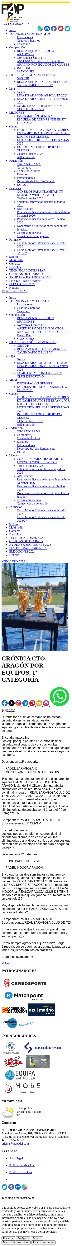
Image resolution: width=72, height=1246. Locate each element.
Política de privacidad (22, 1165)
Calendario (23, 311)
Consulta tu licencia (29, 500)
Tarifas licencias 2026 (30, 465)
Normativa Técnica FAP (31, 325)
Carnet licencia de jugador (33, 503)
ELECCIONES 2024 (22, 551)
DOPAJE (22, 452)
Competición (17, 314)
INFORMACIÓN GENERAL (36, 383)
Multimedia (16, 527)
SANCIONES (26, 338)
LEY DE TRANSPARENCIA (28, 548)
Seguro (13, 524)
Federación (16, 428)
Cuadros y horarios (28, 307)
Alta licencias (25, 476)
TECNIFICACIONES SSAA (27, 537)
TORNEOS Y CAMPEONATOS (29, 301)
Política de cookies (20, 1172)
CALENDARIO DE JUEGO (35, 352)
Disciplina (15, 534)
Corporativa (24, 434)
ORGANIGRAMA (29, 431)
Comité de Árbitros (28, 438)
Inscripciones (25, 304)
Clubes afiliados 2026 (30, 421)
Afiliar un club (26, 424)
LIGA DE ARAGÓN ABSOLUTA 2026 (42, 362)
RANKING (24, 335)
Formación (15, 507)
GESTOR (23, 345)
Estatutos (22, 441)
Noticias (14, 555)
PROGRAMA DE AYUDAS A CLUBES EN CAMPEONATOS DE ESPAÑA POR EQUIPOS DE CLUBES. (43, 400)
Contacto (14, 531)
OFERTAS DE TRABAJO (26, 541)
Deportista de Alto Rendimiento (36, 448)
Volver (6, 963)
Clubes (13, 393)
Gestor (21, 359)
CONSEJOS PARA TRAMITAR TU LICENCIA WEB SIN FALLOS (40, 460)
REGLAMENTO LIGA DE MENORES (42, 349)
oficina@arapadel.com (15, 1143)
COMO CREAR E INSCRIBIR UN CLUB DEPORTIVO (39, 374)
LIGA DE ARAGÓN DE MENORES (32, 342)
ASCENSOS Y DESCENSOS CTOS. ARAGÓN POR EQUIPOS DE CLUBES (43, 330)
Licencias (15, 455)
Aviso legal (16, 1158)
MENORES (16, 380)
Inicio (12, 297)
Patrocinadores (26, 445)
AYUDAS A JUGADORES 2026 (30, 544)
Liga (12, 355)
